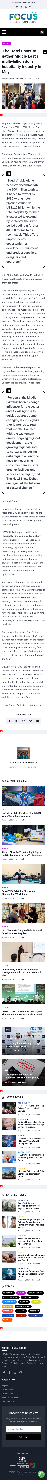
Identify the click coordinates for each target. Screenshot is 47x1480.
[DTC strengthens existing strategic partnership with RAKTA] (23, 1041)
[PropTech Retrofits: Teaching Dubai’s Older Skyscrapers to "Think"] (10, 1206)
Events (6, 44)
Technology (24, 1103)
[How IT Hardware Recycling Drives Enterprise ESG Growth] (10, 1108)
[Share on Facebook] (9, 721)
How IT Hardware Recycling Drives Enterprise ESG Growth (31, 1108)
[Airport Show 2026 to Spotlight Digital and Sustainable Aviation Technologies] (23, 835)
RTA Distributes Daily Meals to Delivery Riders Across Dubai (31, 1157)
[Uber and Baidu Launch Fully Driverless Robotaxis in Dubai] (10, 1174)
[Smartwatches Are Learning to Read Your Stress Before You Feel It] (10, 1258)
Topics (5, 1385)
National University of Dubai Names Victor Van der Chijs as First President (31, 1125)
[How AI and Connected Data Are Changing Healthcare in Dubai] (10, 1274)
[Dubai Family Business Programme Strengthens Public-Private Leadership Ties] (23, 952)
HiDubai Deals (8, 1393)
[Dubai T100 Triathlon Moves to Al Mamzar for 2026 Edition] (23, 874)
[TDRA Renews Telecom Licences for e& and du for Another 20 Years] (10, 1241)
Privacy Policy (8, 1401)
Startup (21, 1315)
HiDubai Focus (22, 1472)
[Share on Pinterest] (30, 721)
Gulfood (24, 1302)
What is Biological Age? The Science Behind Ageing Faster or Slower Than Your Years (31, 1223)
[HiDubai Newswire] (23, 758)
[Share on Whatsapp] (23, 721)
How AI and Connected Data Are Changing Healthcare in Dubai (31, 1274)
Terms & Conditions (10, 1397)
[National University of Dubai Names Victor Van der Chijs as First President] (10, 1125)
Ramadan (21, 1311)
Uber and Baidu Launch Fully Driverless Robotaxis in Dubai (31, 1174)
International (23, 1306)
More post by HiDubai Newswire (22, 767)
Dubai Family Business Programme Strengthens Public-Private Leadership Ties (22, 972)
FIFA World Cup (30, 1297)
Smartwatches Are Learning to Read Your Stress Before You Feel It (31, 1257)
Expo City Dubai (10, 1297)
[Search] (42, 32)
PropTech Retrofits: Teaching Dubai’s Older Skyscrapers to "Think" (29, 1206)
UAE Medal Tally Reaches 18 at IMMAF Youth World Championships (31, 1141)
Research (34, 1311)
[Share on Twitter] (16, 721)
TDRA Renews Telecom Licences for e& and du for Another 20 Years (30, 1241)
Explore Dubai (35, 1293)
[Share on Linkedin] (37, 721)
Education (23, 1119)
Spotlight (8, 1315)
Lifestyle (7, 1311)
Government (24, 1152)
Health (21, 1217)
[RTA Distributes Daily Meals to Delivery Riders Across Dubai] (10, 1157)
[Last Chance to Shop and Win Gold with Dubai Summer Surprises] (23, 913)
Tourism (7, 1320)
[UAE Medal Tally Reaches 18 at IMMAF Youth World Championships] (23, 796)
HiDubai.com (7, 1389)
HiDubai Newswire (11, 78)
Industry (22, 1168)
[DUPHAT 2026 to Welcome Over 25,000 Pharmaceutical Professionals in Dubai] (23, 994)
